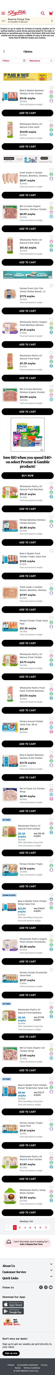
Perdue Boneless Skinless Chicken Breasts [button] (33, 521)
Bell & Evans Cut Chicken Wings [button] (33, 790)
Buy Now (27, 475)
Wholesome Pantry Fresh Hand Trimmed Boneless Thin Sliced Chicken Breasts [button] (34, 690)
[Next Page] (47, 1227)
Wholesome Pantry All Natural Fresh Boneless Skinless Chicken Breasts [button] (33, 488)
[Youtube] (51, 1288)
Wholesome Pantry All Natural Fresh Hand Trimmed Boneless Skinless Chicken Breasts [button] (33, 126)
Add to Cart (27, 113)
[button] (43, 13)
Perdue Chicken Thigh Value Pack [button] (34, 622)
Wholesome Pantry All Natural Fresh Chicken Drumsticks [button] (33, 1158)
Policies (11, 1365)
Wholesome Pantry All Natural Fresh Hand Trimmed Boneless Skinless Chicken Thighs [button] (33, 242)
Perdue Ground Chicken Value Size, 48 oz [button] (33, 723)
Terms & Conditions (32, 1368)
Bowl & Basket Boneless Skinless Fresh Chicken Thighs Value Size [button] (33, 757)
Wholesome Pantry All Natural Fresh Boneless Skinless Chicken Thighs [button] (31, 1011)
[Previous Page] (9, 1227)
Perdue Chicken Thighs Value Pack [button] (33, 1124)
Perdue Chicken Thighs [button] (32, 864)
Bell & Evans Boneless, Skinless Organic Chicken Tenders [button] (33, 391)
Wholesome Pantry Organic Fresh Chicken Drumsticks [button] (33, 940)
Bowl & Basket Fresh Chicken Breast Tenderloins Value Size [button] (33, 1087)
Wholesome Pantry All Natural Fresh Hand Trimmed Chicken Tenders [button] (33, 357)
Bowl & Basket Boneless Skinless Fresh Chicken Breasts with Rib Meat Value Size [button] (33, 92)
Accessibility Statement (27, 1365)
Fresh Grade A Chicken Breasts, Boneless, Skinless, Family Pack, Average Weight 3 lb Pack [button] (34, 174)
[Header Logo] (16, 13)
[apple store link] (13, 1306)
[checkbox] (51, 88)
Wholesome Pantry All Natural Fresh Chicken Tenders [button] (31, 828)
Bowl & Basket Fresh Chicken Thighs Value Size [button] (33, 555)
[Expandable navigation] (3, 13)
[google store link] (13, 1313)
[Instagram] (46, 1288)
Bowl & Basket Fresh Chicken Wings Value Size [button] (32, 903)
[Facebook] (41, 1288)
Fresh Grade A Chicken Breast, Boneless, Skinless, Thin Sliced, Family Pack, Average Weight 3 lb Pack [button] (33, 589)
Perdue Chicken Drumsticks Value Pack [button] (33, 974)
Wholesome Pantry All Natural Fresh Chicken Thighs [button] (33, 656)
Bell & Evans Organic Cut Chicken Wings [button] (33, 1049)
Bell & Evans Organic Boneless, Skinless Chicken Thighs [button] (33, 208)
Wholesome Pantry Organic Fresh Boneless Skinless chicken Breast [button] (33, 324)
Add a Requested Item (31, 1244)
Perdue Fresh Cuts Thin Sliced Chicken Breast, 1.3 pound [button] (33, 290)
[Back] (4, 52)
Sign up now (11, 1353)
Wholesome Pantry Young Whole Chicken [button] (33, 1192)
